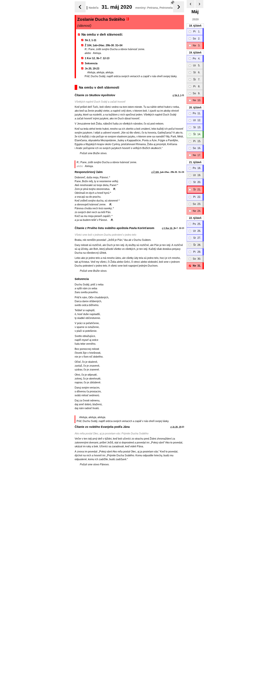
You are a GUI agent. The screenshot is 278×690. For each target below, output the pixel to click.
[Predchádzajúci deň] (80, 6)
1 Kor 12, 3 (169, 228)
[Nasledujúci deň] (178, 6)
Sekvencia (91, 63)
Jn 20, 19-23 (92, 68)
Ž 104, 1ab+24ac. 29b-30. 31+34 (103, 45)
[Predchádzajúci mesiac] (191, 4)
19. (195, 52)
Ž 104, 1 (157, 172)
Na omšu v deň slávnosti (101, 34)
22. (195, 218)
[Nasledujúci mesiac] (199, 4)
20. (195, 107)
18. (195, 25)
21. (195, 162)
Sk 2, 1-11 (90, 40)
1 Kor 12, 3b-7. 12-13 (97, 58)
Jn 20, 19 (176, 427)
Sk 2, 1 (178, 95)
